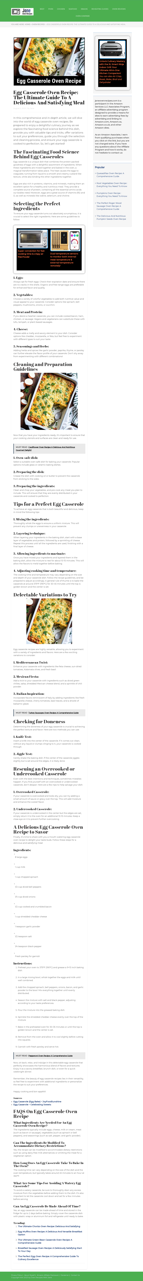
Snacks (84, 9)
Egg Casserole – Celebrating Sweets (32, 1104)
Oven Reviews (119, 9)
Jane (32, 108)
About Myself (29, 1275)
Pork (50, 9)
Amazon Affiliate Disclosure (47, 1275)
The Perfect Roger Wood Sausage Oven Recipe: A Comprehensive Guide (109, 206)
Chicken (61, 9)
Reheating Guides (99, 9)
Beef (42, 9)
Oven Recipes (38, 24)
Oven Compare (83, 16)
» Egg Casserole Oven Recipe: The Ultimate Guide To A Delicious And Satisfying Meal (85, 24)
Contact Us (75, 1275)
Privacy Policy (16, 1275)
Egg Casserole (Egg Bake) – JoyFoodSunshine (37, 1101)
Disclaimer (65, 1275)
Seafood (73, 9)
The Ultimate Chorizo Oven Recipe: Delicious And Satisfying (49, 1226)
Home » (28, 24)
